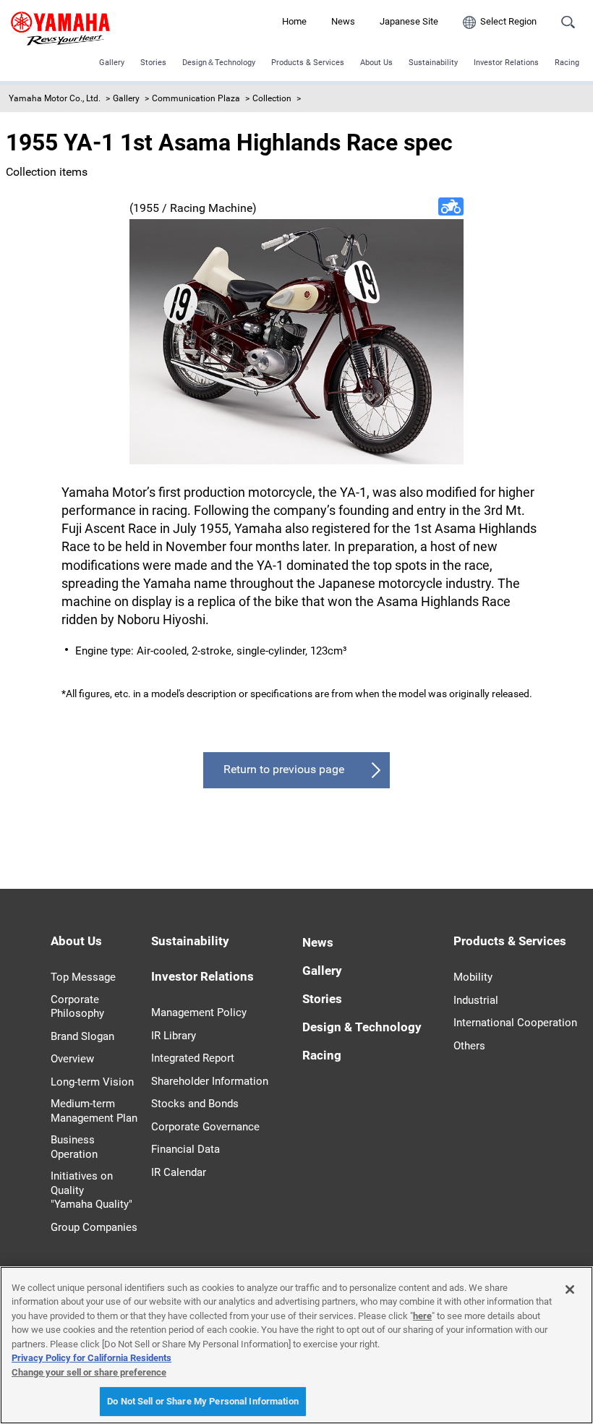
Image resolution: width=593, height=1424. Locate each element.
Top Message (83, 977)
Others (469, 1045)
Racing (567, 62)
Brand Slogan (82, 1036)
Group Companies (94, 1227)
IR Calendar (178, 1172)
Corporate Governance (205, 1126)
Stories (153, 62)
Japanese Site (409, 21)
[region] (296, 1345)
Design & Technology (362, 1027)
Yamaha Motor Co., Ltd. (55, 98)
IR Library (173, 1035)
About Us (376, 62)
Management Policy (199, 1012)
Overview (72, 1058)
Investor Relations (506, 62)
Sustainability (433, 62)
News (343, 21)
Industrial (475, 1000)
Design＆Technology (218, 62)
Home (294, 21)
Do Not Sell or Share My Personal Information (203, 1401)
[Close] (570, 1289)
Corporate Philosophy (77, 1006)
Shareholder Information (209, 1081)
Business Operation (74, 1147)
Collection (271, 98)
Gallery (111, 62)
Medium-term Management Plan (94, 1111)
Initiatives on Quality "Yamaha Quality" (91, 1190)
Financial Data (185, 1149)
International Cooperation (515, 1022)
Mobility (472, 977)
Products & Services (307, 62)
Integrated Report (192, 1058)
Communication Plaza (196, 98)
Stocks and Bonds (195, 1103)
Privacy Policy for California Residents (91, 1357)
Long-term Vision (92, 1081)
